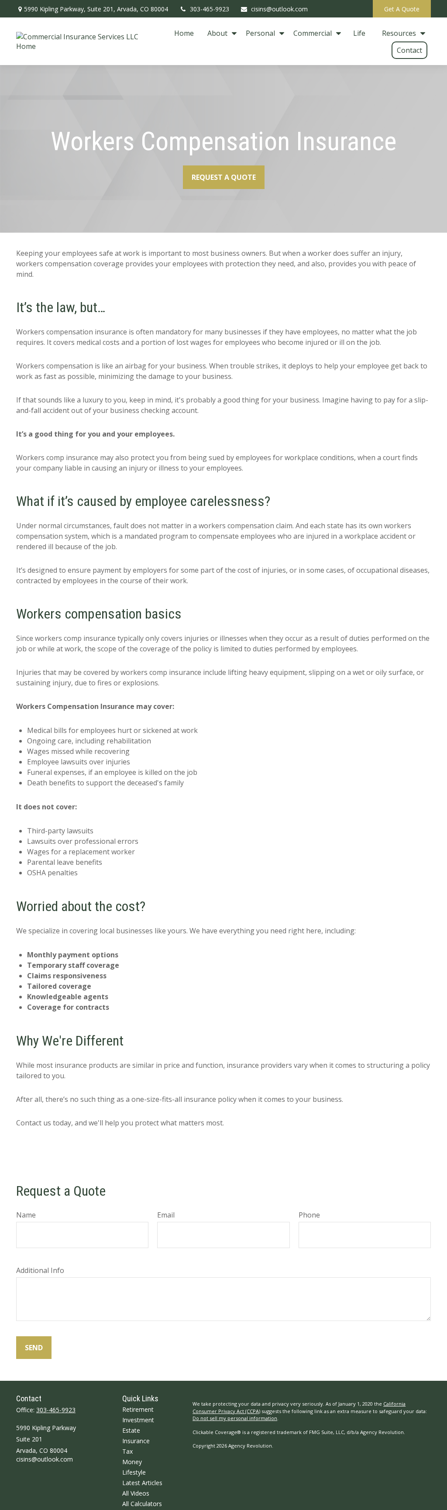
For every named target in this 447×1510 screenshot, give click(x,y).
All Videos (135, 1493)
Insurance (136, 1441)
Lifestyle (134, 1472)
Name (26, 1215)
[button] (184, 32)
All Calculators (142, 1504)
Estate (131, 1430)
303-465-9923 (209, 9)
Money (132, 1462)
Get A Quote (401, 9)
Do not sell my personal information (235, 1418)
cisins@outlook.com (279, 9)
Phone (309, 1215)
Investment (138, 1420)
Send (34, 1347)
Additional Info (40, 1270)
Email (166, 1215)
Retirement (138, 1409)
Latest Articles (142, 1483)
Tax (127, 1451)
